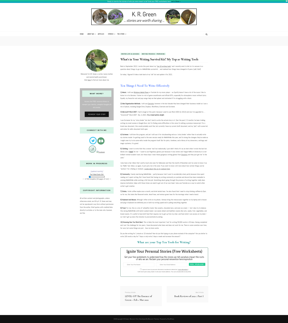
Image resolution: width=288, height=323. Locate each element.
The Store (121, 34)
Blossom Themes (153, 319)
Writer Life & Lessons (130, 54)
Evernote (151, 103)
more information (183, 269)
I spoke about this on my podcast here (157, 169)
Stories (111, 34)
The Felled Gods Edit (97, 174)
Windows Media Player (141, 92)
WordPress (170, 319)
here (89, 80)
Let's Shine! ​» (176, 1)
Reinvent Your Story (97, 114)
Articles (101, 34)
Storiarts (184, 154)
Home (82, 34)
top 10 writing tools (164, 66)
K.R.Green (126, 319)
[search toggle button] (206, 34)
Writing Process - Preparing (153, 54)
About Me (91, 34)
